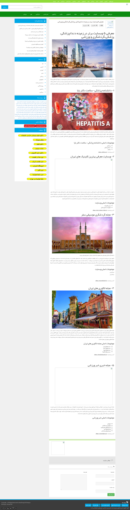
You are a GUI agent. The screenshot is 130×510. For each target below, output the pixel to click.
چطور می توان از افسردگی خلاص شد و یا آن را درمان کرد (31, 116)
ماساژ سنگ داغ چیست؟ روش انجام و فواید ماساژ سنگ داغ (30, 54)
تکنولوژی (84, 1)
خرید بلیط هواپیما (38, 174)
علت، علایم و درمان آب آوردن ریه (29, 107)
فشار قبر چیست (20, 107)
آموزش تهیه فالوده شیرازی (37, 44)
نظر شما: (85, 472)
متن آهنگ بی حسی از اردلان (37, 32)
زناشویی (74, 1)
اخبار (97, 1)
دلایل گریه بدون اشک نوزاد (32, 105)
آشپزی (106, 1)
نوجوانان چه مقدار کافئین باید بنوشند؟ (34, 47)
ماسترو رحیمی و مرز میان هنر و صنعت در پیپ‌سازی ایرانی (30, 25)
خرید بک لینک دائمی (29, 126)
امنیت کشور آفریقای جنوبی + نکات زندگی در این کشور (31, 28)
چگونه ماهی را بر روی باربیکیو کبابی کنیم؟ (34, 41)
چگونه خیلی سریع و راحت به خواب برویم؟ (34, 35)
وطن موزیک (39, 140)
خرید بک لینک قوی (115, 505)
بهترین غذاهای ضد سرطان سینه (40, 102)
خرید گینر (40, 170)
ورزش (54, 1)
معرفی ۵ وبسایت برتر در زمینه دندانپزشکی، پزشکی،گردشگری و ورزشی (80, 21)
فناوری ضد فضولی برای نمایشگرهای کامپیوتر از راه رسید (36, 109)
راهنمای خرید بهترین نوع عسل (21, 105)
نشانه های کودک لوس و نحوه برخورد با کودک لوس (33, 114)
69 (100, 25)
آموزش (101, 1)
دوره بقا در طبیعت (37, 157)
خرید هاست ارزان (37, 161)
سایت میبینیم (39, 148)
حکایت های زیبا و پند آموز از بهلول (40, 104)
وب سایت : (111, 487)
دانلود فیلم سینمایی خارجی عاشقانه (32, 135)
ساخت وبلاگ (125, 505)
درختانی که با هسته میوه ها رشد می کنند (26, 104)
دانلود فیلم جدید (106, 505)
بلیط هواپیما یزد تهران (36, 179)
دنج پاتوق (111, 1)
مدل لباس (68, 1)
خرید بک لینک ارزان (41, 126)
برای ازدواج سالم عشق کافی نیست (35, 38)
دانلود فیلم (40, 144)
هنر (58, 1)
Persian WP (9, 504)
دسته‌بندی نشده (39, 83)
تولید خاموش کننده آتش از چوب (23, 102)
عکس (79, 1)
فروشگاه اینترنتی (38, 166)
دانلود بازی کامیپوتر (37, 153)
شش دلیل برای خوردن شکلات (40, 107)
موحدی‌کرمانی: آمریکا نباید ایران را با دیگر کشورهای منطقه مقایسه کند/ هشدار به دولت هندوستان (31, 111)
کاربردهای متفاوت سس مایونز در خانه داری (26, 118)
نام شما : (112, 472)
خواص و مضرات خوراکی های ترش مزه (35, 50)
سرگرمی (62, 1)
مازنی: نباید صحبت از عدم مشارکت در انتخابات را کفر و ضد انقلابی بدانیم (31, 110)
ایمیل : (112, 480)
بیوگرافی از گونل (32, 102)
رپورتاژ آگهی (40, 86)
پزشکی (92, 1)
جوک (88, 1)
